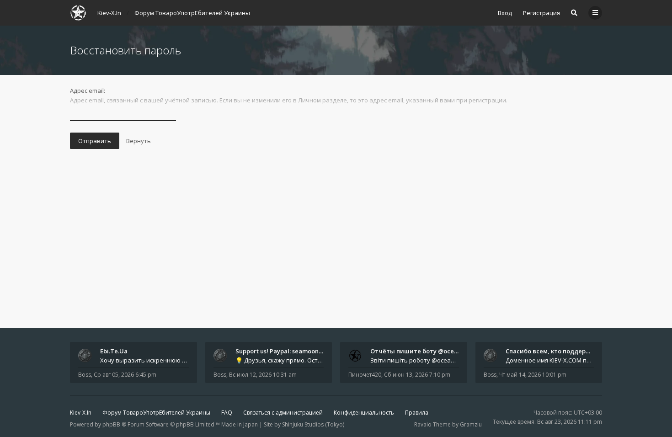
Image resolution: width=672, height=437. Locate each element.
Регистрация (541, 13)
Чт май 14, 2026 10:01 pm (532, 374)
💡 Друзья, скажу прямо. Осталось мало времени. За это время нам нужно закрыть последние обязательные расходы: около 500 (279, 360)
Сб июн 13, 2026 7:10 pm (417, 374)
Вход (505, 13)
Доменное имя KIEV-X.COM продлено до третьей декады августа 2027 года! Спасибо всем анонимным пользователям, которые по (550, 360)
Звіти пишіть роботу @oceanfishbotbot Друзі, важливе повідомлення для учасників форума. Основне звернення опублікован (414, 360)
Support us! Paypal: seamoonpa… (283, 351)
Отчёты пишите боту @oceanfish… (423, 351)
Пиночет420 (364, 374)
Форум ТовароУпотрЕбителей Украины (156, 412)
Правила (416, 412)
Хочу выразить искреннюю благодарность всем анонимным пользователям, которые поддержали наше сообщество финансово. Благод (144, 360)
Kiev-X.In (80, 412)
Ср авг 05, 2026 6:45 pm (125, 374)
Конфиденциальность (364, 412)
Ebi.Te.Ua (114, 351)
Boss (84, 374)
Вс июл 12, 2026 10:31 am (263, 374)
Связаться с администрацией (283, 412)
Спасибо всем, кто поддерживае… (558, 351)
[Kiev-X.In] (78, 13)
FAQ (226, 412)
